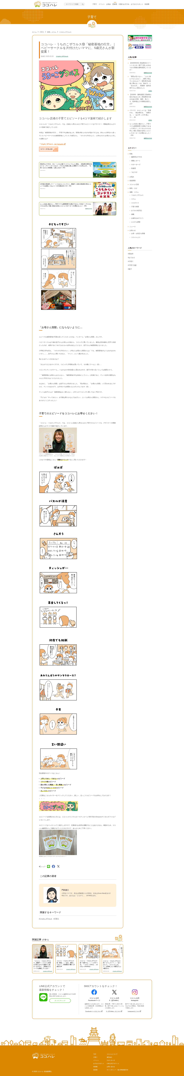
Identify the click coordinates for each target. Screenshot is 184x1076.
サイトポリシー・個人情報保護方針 (117, 1070)
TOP (94, 1054)
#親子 (130, 269)
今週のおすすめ (124, 4)
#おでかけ (131, 257)
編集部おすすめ (136, 157)
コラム (133, 199)
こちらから (60, 144)
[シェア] (53, 866)
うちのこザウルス (65, 32)
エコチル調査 (135, 222)
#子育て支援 (132, 265)
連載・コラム (51, 32)
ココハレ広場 (134, 184)
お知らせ (132, 230)
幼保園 (147, 4)
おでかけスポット (137, 4)
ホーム (34, 32)
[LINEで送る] (48, 866)
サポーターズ (135, 164)
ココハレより (135, 237)
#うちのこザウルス (45, 919)
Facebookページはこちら (93, 1011)
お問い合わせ (111, 1066)
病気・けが (133, 188)
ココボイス (135, 203)
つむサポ (134, 172)
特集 (131, 154)
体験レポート (135, 161)
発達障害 (132, 180)
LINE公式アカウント (113, 1063)
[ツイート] (58, 866)
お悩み (108, 4)
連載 (132, 214)
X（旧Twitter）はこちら (113, 1011)
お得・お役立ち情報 (138, 233)
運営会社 (109, 1057)
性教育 (133, 168)
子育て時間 (135, 206)
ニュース (132, 226)
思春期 (114, 4)
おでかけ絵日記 (136, 210)
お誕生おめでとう (137, 218)
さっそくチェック (60, 1000)
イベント (102, 4)
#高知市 (130, 254)
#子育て (56, 919)
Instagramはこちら (133, 1011)
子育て (94, 4)
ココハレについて (112, 1054)
